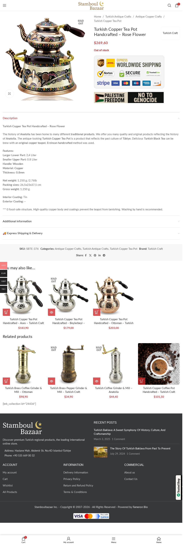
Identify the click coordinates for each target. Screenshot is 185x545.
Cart (5, 479)
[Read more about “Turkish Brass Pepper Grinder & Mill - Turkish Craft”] (51, 381)
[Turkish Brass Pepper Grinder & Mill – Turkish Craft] (68, 364)
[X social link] (90, 255)
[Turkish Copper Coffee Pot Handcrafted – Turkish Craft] (159, 364)
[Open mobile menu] (4, 5)
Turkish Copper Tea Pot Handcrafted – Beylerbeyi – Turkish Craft (68, 323)
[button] (6, 312)
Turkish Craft (170, 33)
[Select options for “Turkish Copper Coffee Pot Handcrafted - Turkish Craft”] (141, 381)
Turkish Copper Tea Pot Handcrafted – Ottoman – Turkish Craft (113, 323)
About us (129, 472)
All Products (10, 492)
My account (10, 472)
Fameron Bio (140, 507)
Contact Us (130, 479)
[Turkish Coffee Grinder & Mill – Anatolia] (114, 364)
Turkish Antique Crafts (118, 16)
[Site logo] (91, 5)
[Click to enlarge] (9, 94)
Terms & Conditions (75, 492)
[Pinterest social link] (95, 255)
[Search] (169, 5)
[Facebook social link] (86, 255)
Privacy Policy (71, 479)
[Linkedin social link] (99, 255)
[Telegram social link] (104, 255)
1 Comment (118, 439)
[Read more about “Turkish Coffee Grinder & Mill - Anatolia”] (96, 381)
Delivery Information (75, 472)
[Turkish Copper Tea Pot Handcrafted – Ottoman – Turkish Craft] (114, 295)
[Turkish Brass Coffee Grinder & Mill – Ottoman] (23, 364)
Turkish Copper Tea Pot (107, 21)
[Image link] (22, 427)
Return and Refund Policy (78, 485)
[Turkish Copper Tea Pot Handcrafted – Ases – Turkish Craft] (23, 295)
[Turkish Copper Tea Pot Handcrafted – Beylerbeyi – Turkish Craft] (68, 295)
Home (97, 16)
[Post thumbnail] (100, 452)
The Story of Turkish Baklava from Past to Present (140, 448)
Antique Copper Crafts (148, 16)
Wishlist (8, 485)
